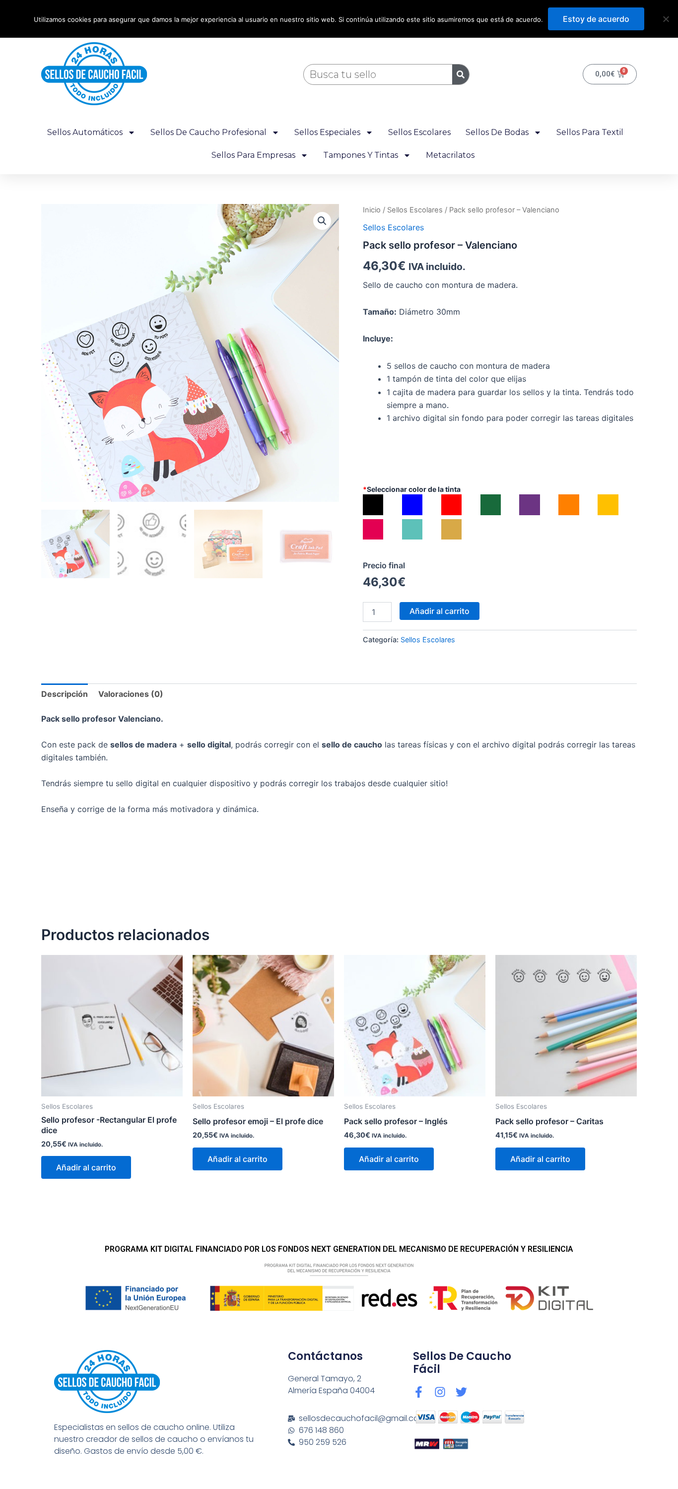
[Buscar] (460, 74)
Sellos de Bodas (497, 132)
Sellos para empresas (253, 155)
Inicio (372, 209)
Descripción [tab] (64, 694)
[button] (322, 221)
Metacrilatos (450, 155)
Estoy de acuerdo (596, 19)
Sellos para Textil (589, 132)
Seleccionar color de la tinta (412, 489)
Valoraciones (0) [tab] (130, 694)
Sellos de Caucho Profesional (208, 132)
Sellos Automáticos (85, 132)
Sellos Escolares (419, 132)
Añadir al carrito (439, 611)
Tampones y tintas (360, 155)
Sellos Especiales (327, 132)
